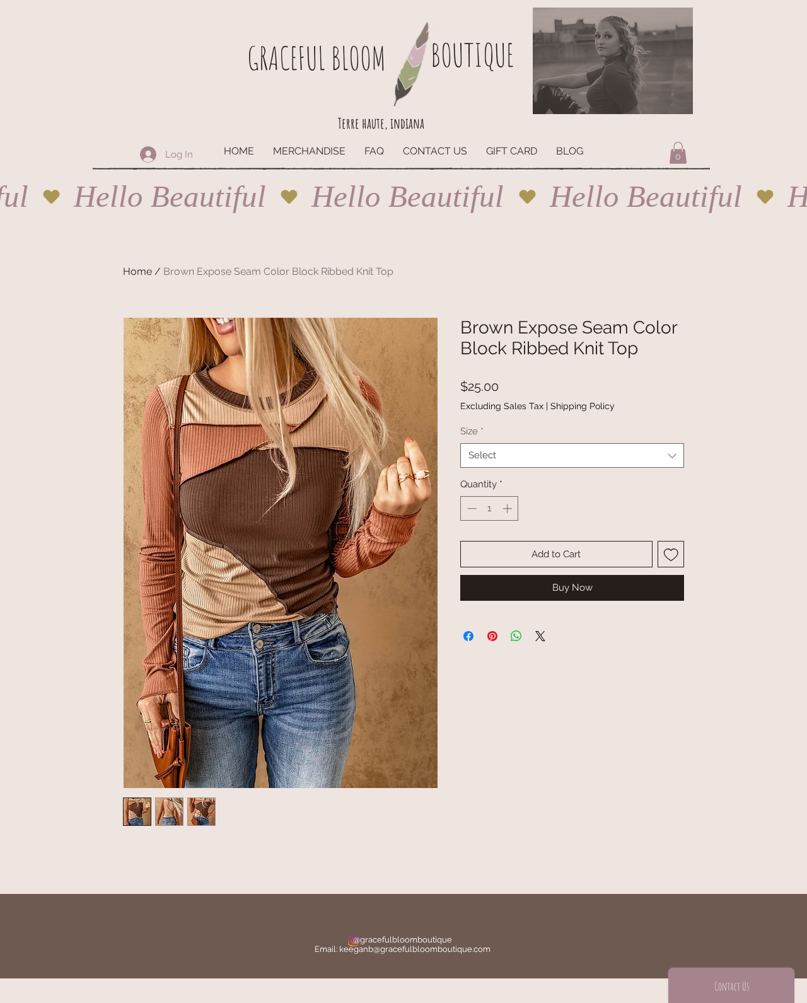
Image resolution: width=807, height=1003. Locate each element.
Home (137, 271)
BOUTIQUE (472, 54)
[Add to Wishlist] (671, 554)
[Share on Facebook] (468, 636)
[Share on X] (540, 636)
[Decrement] (470, 508)
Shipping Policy (582, 406)
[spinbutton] (489, 508)
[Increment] (508, 508)
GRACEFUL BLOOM (316, 58)
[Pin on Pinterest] (492, 636)
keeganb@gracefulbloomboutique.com (415, 949)
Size (472, 431)
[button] (678, 153)
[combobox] (572, 455)
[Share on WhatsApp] (516, 636)
